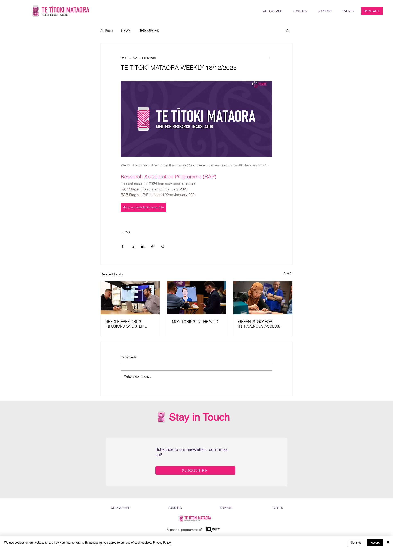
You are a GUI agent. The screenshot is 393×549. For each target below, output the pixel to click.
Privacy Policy (162, 542)
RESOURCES (149, 30)
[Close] (388, 542)
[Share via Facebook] (123, 246)
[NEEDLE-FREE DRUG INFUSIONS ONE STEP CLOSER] (130, 297)
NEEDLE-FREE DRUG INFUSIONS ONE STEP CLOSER (124, 324)
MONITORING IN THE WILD (195, 321)
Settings (356, 542)
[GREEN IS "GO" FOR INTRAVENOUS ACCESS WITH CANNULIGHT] (262, 297)
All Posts (106, 30)
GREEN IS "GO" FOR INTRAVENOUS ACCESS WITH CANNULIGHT (258, 324)
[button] (287, 30)
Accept (375, 542)
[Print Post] (163, 246)
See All (288, 273)
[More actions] (269, 57)
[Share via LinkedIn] (143, 246)
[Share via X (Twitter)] (133, 246)
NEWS (126, 30)
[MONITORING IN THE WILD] (196, 297)
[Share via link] (153, 246)
